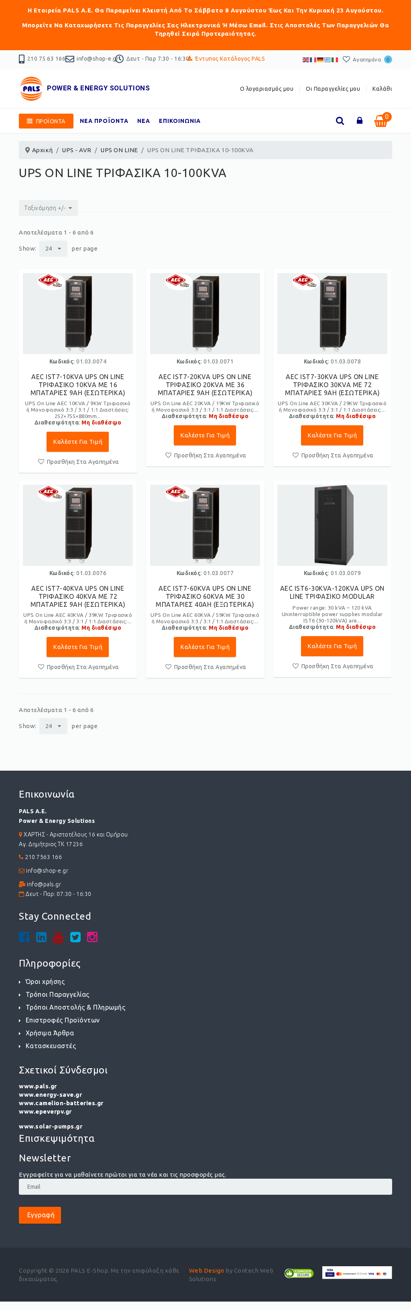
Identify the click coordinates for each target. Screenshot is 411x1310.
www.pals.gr (38, 1086)
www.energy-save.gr (50, 1094)
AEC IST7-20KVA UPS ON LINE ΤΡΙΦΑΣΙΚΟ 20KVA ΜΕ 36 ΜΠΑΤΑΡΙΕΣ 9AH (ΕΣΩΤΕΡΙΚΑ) (205, 384)
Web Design (206, 1270)
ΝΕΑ (143, 121)
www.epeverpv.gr (45, 1111)
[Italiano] (335, 59)
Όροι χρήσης (45, 981)
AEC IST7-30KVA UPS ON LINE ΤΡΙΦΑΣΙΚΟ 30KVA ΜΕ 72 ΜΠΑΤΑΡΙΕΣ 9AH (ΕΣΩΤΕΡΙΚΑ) (332, 384)
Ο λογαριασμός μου (267, 89)
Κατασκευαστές (51, 1045)
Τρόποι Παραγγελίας (58, 994)
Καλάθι (382, 89)
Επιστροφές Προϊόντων (63, 1020)
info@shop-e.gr (97, 58)
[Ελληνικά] (328, 59)
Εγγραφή (40, 1214)
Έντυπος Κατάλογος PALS (230, 58)
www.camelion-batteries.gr (61, 1103)
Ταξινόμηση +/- (44, 208)
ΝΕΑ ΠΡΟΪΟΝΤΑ (104, 121)
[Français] (313, 59)
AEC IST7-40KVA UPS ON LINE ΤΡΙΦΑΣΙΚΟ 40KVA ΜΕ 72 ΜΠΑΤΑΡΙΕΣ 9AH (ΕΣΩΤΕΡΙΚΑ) (78, 596)
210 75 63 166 (46, 58)
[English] (306, 59)
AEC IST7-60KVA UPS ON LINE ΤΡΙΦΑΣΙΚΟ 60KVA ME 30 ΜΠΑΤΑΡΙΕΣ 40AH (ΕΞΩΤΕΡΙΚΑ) (205, 596)
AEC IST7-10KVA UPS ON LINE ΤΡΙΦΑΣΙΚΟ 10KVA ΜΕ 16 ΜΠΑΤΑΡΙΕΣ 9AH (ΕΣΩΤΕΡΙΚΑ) (78, 384)
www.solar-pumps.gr (50, 1126)
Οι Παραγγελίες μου (333, 89)
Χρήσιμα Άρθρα (50, 1033)
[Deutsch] (320, 59)
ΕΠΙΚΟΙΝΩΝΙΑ (180, 121)
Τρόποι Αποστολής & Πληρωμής (75, 1007)
